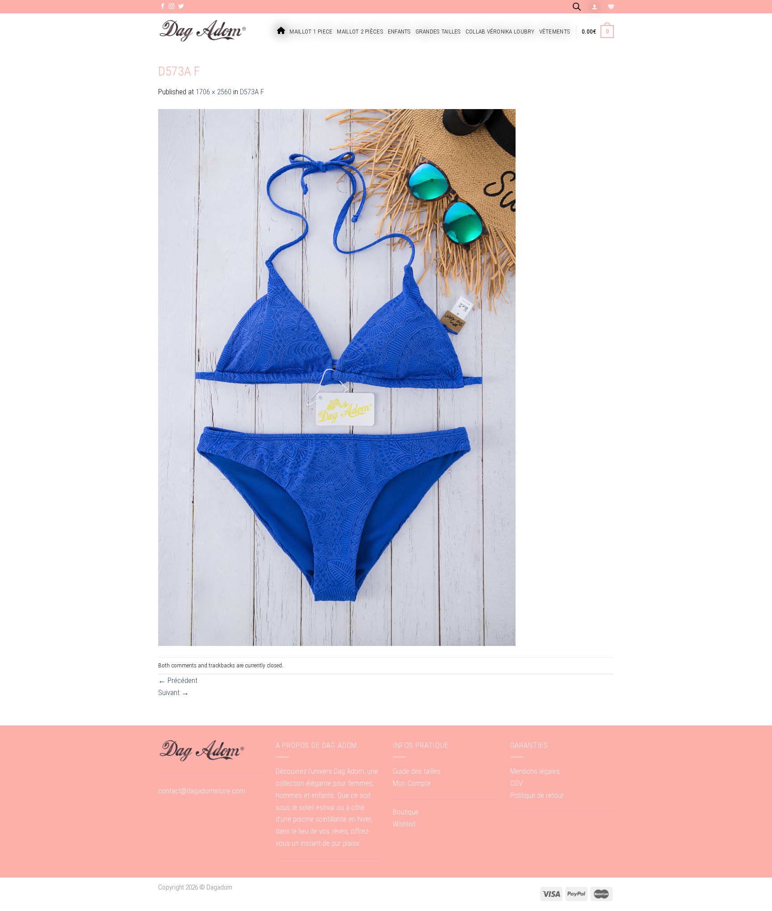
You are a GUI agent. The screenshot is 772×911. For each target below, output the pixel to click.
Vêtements (554, 31)
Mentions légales (535, 771)
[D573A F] (337, 376)
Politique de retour (537, 795)
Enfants (399, 31)
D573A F (252, 91)
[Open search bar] (576, 6)
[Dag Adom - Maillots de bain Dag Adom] (203, 31)
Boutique (406, 811)
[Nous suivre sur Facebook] (163, 7)
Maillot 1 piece (311, 31)
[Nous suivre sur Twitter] (181, 7)
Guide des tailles (417, 771)
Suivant (173, 692)
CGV (516, 783)
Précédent (177, 680)
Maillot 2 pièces (360, 31)
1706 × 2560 (213, 91)
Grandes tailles (438, 31)
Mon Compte (412, 783)
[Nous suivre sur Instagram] (172, 7)
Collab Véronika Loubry (500, 31)
